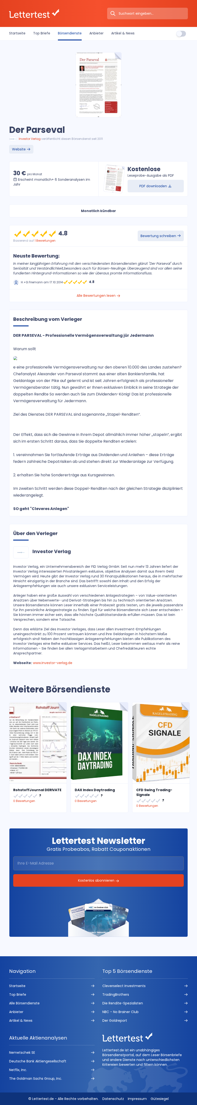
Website (19, 149)
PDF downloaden (153, 186)
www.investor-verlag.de (52, 662)
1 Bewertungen (45, 241)
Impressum (137, 1098)
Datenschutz (113, 1098)
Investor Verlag (30, 139)
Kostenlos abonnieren (96, 880)
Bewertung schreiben (159, 235)
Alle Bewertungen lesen (97, 295)
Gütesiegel (160, 1098)
